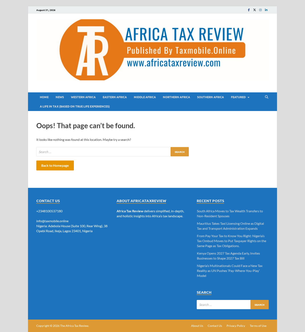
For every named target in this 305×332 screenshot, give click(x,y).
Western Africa (83, 97)
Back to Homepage (55, 165)
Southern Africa (210, 97)
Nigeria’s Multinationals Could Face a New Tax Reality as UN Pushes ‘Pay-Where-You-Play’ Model (229, 271)
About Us (197, 325)
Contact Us (215, 325)
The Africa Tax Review (74, 325)
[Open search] (267, 97)
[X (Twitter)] (254, 9)
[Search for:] (112, 151)
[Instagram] (260, 9)
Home (44, 97)
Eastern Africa (115, 97)
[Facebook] (248, 9)
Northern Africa (176, 97)
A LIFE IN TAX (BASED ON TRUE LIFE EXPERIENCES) (75, 106)
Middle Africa (145, 97)
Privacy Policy (236, 325)
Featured (238, 97)
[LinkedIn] (266, 9)
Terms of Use (258, 325)
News (60, 97)
